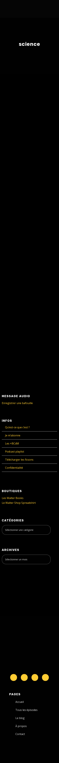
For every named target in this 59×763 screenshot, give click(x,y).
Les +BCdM (12, 443)
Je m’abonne (12, 435)
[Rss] (45, 677)
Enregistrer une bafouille (17, 403)
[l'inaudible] (10, 9)
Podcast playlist (14, 451)
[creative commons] (12, 580)
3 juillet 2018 (15, 310)
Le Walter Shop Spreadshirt (19, 503)
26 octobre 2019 (17, 159)
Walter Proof (39, 159)
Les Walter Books (12, 498)
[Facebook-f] (24, 677)
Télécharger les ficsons (19, 459)
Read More (14, 193)
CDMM (17, 163)
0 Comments (39, 314)
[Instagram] (34, 677)
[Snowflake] (13, 677)
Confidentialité (14, 468)
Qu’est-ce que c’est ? (17, 427)
